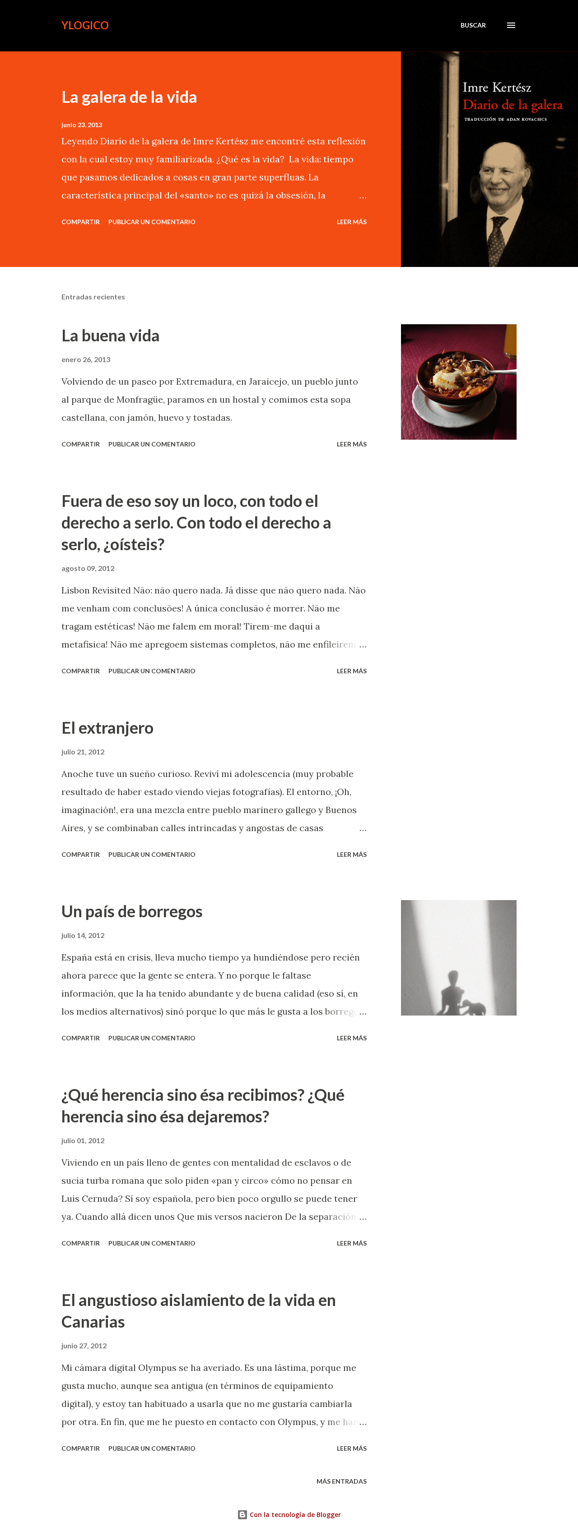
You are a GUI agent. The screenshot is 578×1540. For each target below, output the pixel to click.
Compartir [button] (80, 221)
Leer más (352, 221)
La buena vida (110, 335)
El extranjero (107, 727)
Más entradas (342, 1481)
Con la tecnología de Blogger (294, 1514)
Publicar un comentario (152, 221)
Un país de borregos (132, 911)
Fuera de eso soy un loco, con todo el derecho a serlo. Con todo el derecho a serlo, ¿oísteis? (196, 522)
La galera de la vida (129, 96)
